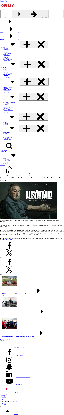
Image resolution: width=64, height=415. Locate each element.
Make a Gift (4, 151)
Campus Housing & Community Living (10, 102)
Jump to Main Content (8, 0)
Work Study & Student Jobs (8, 87)
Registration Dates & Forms (8, 74)
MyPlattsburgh (4, 150)
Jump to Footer (14, 0)
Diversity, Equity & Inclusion (8, 107)
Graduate (5, 70)
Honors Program (6, 54)
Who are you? (4, 158)
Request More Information (8, 76)
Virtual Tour (6, 104)
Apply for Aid (6, 88)
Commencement (6, 111)
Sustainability (6, 112)
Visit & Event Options (7, 77)
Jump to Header (2, 0)
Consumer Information (7, 139)
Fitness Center (6, 123)
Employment (4, 393)
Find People (4, 395)
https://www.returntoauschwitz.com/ (9, 239)
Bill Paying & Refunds (7, 89)
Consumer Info (4, 396)
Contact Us (4, 404)
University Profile (6, 138)
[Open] (34, 44)
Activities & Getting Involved (8, 101)
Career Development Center (8, 53)
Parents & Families (7, 160)
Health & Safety (6, 108)
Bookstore (3, 399)
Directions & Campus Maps (8, 141)
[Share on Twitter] (9, 272)
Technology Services (7, 60)
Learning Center (6, 58)
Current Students (6, 159)
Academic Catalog (7, 55)
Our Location (6, 105)
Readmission (6, 71)
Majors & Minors (6, 48)
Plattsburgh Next (6, 136)
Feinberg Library (6, 57)
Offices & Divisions (7, 134)
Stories (3, 174)
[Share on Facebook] (9, 248)
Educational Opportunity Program (9, 72)
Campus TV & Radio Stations (8, 106)
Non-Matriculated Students (8, 73)
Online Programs (6, 49)
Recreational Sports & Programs (9, 121)
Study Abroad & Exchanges (8, 59)
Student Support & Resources (8, 110)
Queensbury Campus (7, 52)
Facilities (5, 122)
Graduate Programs (7, 50)
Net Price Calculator (7, 90)
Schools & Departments (7, 51)
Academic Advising (7, 56)
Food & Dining (6, 103)
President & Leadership (7, 132)
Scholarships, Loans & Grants (8, 86)
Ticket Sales (6, 124)
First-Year (5, 68)
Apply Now (6, 75)
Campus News (6, 133)
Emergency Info (4, 394)
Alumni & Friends (7, 162)
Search (2, 17)
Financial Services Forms (8, 92)
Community (6, 163)
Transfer (5, 69)
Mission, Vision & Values (8, 137)
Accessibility (4, 397)
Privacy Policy (4, 403)
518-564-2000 (15, 401)
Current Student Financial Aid (8, 91)
